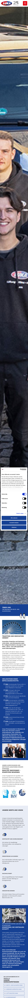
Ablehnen (14, 527)
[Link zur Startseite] (6, 3)
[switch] (24, 498)
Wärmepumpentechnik (14, 989)
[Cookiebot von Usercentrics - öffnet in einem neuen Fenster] (20, 469)
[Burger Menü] (25, 3)
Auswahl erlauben (14, 522)
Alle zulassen (14, 518)
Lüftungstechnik (12, 993)
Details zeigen (20, 513)
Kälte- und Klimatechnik (14, 985)
